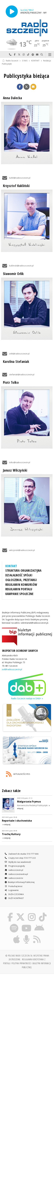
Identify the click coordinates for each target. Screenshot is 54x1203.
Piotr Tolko (11, 382)
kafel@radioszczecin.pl (19, 177)
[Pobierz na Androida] (39, 924)
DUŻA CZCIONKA (16, 894)
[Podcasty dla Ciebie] (27, 935)
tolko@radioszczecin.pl (19, 462)
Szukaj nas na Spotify (32, 54)
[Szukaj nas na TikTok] (42, 913)
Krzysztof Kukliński (16, 185)
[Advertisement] (27, 1005)
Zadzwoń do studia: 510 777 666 (23, 853)
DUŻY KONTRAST (16, 898)
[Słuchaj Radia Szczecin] (11, 11)
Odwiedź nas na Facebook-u (14, 54)
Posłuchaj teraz (15, 886)
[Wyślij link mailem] (33, 87)
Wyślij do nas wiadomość (37, 54)
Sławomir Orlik (13, 273)
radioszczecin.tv (15, 878)
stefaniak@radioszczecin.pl (21, 374)
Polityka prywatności (22, 963)
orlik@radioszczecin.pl (19, 353)
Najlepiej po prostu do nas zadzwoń (10, 54)
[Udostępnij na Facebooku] (20, 87)
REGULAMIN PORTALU (18, 589)
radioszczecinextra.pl (18, 874)
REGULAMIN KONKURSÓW (21, 584)
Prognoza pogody (16, 866)
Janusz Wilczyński (15, 470)
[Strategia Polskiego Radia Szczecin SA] (27, 750)
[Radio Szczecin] (27, 28)
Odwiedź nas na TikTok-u (28, 54)
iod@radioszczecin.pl (12, 669)
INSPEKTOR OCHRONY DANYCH (20, 651)
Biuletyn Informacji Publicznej (21, 882)
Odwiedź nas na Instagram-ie (23, 54)
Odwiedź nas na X (19, 54)
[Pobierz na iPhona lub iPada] (17, 935)
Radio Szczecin (12, 60)
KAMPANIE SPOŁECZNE (19, 594)
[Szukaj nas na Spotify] (14, 924)
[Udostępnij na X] (27, 87)
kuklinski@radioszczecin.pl (21, 265)
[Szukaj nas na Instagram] (31, 913)
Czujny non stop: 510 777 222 (22, 858)
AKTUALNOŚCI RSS (21, 774)
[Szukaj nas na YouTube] (26, 924)
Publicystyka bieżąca (26, 76)
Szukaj (41, 54)
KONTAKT (35, 60)
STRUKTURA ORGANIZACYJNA (23, 570)
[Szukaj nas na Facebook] (10, 913)
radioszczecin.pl (15, 870)
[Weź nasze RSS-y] (36, 935)
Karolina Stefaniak (16, 361)
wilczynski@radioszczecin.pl (22, 550)
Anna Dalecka (12, 98)
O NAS (24, 60)
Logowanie (13, 890)
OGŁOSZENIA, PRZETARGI (21, 580)
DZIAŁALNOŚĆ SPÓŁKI (18, 575)
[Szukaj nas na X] (20, 913)
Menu (49, 54)
